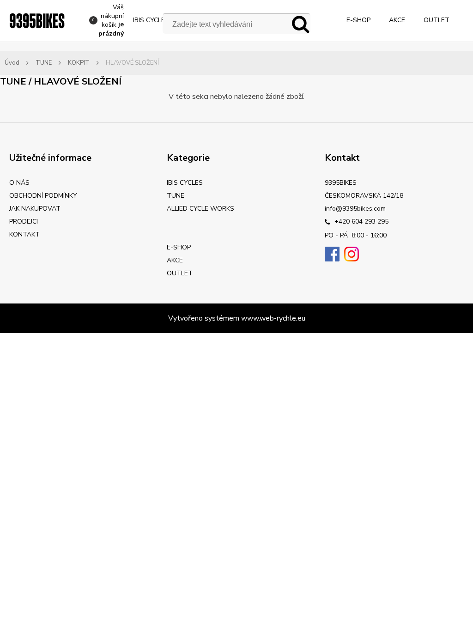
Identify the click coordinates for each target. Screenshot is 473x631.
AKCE (397, 20)
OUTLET (436, 20)
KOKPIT (79, 63)
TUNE (44, 63)
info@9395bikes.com (355, 208)
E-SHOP (358, 20)
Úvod (12, 63)
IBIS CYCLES (151, 20)
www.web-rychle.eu (273, 318)
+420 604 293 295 (360, 221)
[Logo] (37, 21)
